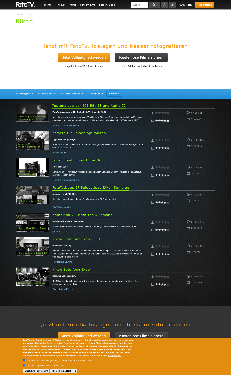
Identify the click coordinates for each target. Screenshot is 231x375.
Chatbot (30, 365)
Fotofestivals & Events (62, 262)
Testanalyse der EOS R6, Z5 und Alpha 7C (89, 106)
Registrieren (205, 4)
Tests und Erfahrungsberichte (65, 125)
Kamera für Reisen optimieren (79, 133)
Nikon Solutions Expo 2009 (76, 239)
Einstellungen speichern (36, 371)
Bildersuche (164, 5)
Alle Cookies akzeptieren (64, 371)
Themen (60, 4)
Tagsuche (172, 5)
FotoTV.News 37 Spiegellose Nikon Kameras (90, 187)
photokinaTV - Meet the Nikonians (82, 215)
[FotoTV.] (25, 4)
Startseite (22, 14)
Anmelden (186, 4)
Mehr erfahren (114, 355)
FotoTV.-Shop (107, 4)
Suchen (154, 5)
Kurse (73, 4)
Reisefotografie (59, 153)
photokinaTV (58, 231)
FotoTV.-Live (87, 4)
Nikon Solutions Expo (71, 269)
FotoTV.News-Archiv (61, 207)
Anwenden (114, 93)
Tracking (31, 360)
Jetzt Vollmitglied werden (84, 57)
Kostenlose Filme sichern (141, 57)
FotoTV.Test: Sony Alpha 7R (76, 160)
